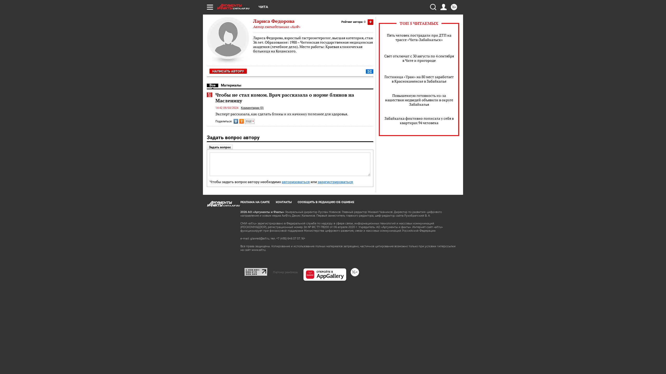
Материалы (231, 85)
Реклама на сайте (255, 202)
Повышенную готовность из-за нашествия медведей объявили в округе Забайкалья (419, 99)
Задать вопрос (220, 147)
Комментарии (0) (252, 108)
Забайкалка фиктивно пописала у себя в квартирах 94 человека (419, 120)
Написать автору (228, 71)
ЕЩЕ (249, 121)
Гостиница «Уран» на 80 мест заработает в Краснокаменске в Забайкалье (419, 79)
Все (212, 85)
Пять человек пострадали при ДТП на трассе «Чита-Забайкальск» (419, 37)
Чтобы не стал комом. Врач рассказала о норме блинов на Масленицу (284, 98)
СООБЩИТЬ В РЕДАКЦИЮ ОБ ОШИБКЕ (326, 202)
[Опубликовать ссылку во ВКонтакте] (236, 121)
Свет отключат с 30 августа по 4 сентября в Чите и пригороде (419, 58)
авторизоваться (296, 182)
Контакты (284, 202)
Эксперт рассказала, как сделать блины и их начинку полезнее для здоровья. (281, 114)
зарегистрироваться (335, 182)
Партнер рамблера (285, 272)
